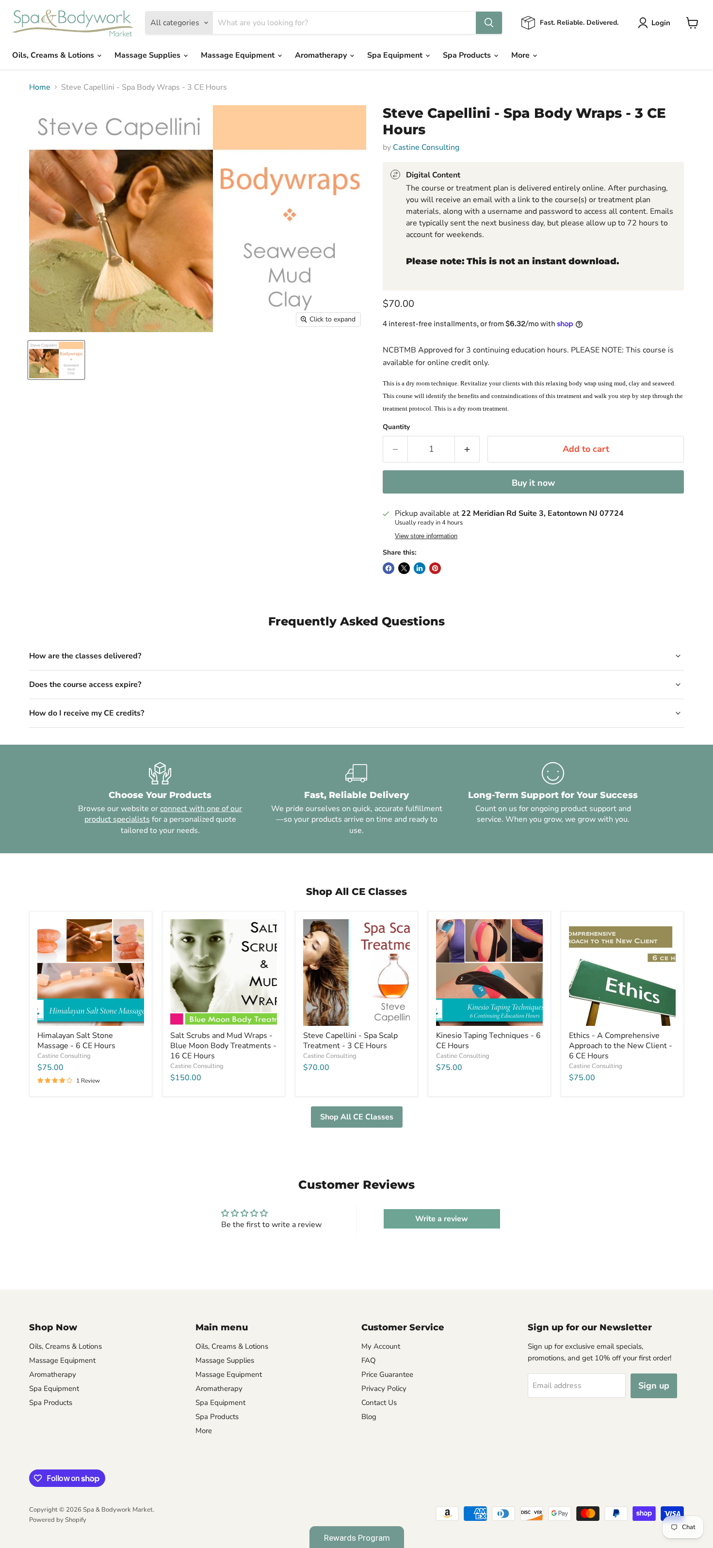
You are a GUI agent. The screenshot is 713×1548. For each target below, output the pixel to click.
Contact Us (379, 1402)
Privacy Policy (383, 1388)
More (521, 55)
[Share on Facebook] (388, 568)
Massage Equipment (238, 55)
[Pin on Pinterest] (435, 568)
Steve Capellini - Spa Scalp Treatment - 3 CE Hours (350, 1040)
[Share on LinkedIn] (419, 568)
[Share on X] (404, 568)
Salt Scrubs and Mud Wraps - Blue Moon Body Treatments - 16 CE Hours (223, 1045)
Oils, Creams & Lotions (54, 55)
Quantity (396, 427)
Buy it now (533, 483)
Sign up (653, 1385)
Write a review (441, 1218)
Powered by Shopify (57, 1520)
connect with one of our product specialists (163, 814)
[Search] (489, 23)
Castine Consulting (426, 147)
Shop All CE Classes (356, 1117)
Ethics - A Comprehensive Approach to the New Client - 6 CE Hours (620, 1045)
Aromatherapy (322, 55)
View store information (426, 536)
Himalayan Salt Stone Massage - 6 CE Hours (76, 1040)
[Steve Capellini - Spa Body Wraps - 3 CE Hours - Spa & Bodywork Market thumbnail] (56, 360)
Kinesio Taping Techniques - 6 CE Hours (488, 1040)
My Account (380, 1346)
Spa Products (468, 55)
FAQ (368, 1360)
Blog (368, 1416)
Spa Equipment (395, 55)
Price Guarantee (387, 1374)
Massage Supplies (148, 55)
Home (39, 87)
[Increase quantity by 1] (467, 449)
